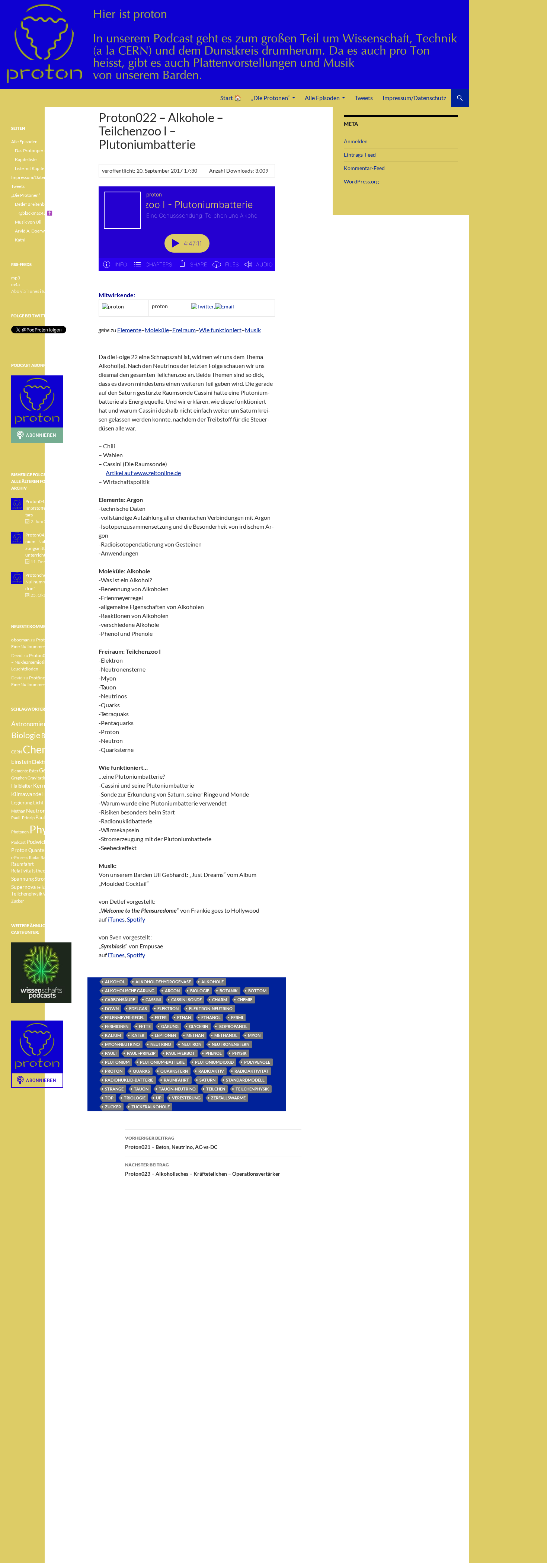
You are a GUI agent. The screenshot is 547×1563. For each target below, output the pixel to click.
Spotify (136, 919)
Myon (254, 1035)
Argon (172, 990)
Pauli (110, 1053)
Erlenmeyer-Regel (124, 1017)
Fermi (237, 1017)
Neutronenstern (230, 1044)
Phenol (213, 1053)
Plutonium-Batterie (162, 1062)
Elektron (168, 1008)
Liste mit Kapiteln (31, 168)
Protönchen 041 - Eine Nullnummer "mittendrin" (47, 581)
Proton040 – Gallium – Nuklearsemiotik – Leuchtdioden (40, 662)
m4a (15, 284)
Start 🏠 (230, 97)
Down (112, 1008)
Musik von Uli (28, 222)
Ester (161, 1017)
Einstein (21, 761)
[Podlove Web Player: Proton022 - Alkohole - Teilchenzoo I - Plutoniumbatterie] (187, 232)
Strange (114, 1088)
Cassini (153, 999)
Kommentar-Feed (364, 168)
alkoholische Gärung (129, 990)
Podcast (18, 842)
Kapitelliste (25, 159)
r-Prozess (19, 857)
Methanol (225, 1035)
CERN (16, 751)
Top (109, 1097)
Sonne (57, 870)
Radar (34, 857)
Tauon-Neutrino (177, 1088)
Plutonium (117, 1062)
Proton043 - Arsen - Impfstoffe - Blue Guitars (46, 508)
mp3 (15, 278)
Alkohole (212, 981)
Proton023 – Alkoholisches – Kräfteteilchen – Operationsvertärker (202, 1169)
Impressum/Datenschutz (414, 97)
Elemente (129, 329)
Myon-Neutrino (122, 1044)
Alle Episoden (322, 97)
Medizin (53, 802)
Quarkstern (174, 1071)
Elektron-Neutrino (211, 1008)
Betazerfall (54, 724)
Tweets (364, 97)
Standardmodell (245, 1079)
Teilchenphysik (252, 1088)
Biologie (199, 990)
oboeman (20, 640)
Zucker (113, 1106)
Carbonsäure (120, 999)
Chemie (244, 999)
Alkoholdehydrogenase (163, 981)
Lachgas (51, 794)
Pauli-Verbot (180, 1053)
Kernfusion (46, 785)
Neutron (191, 1044)
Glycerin (198, 1026)
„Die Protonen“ (270, 97)
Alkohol (115, 981)
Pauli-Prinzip (141, 1053)
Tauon (141, 1088)
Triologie (134, 1097)
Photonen (20, 831)
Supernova (23, 887)
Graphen (19, 777)
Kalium (113, 1035)
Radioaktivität (251, 1071)
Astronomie (27, 724)
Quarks (141, 1071)
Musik (253, 329)
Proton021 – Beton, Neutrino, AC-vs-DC (171, 1142)
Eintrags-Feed (360, 154)
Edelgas (138, 1008)
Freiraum (184, 329)
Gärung (170, 1026)
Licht (38, 802)
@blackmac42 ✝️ (35, 213)
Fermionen (116, 1026)
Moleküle (157, 329)
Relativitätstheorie (31, 871)
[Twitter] (203, 306)
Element (61, 762)
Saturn (207, 1079)
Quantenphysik (44, 850)
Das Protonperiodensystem (41, 150)
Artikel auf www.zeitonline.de (143, 472)
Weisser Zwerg (56, 893)
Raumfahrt (176, 1079)
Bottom (257, 990)
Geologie (50, 770)
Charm (219, 999)
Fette (145, 1026)
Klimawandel (27, 794)
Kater (137, 1035)
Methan (195, 1035)
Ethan (184, 1017)
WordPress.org (361, 181)
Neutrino (160, 1044)
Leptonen (165, 1035)
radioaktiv (211, 1071)
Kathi (20, 240)
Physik (239, 1053)
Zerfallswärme (228, 1097)
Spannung (22, 878)
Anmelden (356, 141)
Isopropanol (232, 1026)
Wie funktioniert (220, 329)
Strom (41, 879)
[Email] (224, 306)
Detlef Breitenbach (33, 204)
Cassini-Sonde (186, 999)
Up (158, 1097)
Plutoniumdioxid (214, 1062)
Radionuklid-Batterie (129, 1079)
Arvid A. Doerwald (33, 231)
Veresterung (186, 1097)
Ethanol (211, 1017)
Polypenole (257, 1062)
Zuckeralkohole (150, 1106)
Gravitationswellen (45, 777)
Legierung (21, 802)
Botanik (229, 990)
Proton (113, 1071)
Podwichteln (41, 841)
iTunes (116, 919)
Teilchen (215, 1088)
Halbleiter (21, 786)
